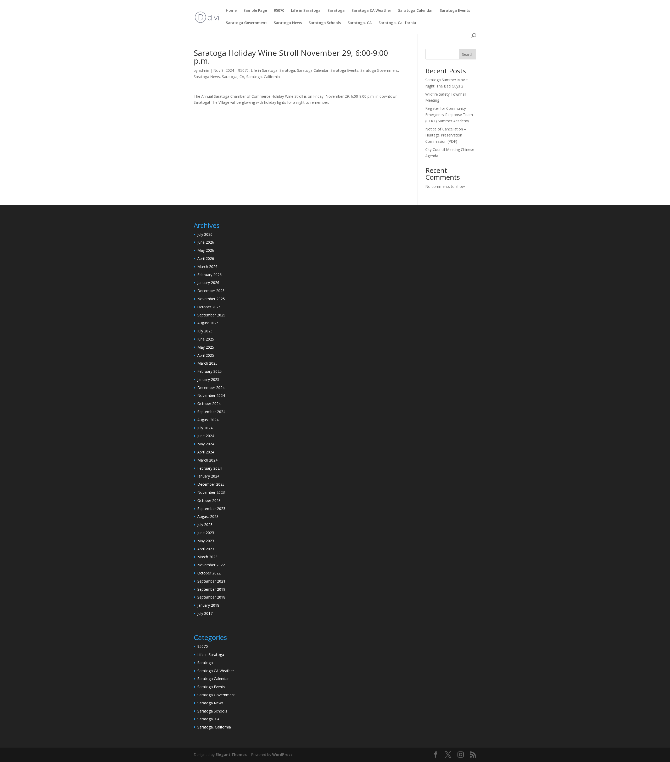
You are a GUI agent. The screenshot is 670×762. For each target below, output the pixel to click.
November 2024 (211, 395)
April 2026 (205, 258)
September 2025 (211, 315)
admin (204, 70)
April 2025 (205, 355)
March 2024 (207, 460)
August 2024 (208, 419)
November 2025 (211, 298)
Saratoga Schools (325, 23)
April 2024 (205, 451)
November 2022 (211, 564)
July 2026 (205, 234)
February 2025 (209, 371)
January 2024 (208, 476)
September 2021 (211, 581)
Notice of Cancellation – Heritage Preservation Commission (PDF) (445, 135)
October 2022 (209, 573)
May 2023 (205, 540)
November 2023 (211, 492)
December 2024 (211, 387)
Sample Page (255, 11)
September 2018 (211, 597)
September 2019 (211, 589)
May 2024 (205, 443)
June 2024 (205, 435)
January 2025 (208, 379)
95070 (279, 11)
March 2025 (207, 363)
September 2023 (211, 508)
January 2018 (208, 605)
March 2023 (207, 556)
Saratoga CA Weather (371, 11)
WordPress (282, 754)
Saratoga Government (246, 23)
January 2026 (208, 282)
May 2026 (205, 250)
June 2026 (205, 242)
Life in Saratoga (306, 11)
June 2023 (205, 532)
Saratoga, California (397, 23)
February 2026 (209, 274)
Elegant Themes (231, 754)
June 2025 (205, 339)
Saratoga (336, 11)
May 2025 (205, 347)
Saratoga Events (455, 11)
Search (467, 54)
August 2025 (208, 322)
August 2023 (208, 516)
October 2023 (209, 500)
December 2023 (211, 484)
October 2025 (209, 306)
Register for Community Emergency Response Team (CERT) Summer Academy (449, 114)
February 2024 (209, 468)
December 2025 (211, 290)
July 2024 (205, 427)
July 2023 (205, 524)
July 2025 (205, 330)
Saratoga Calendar (415, 11)
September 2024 (211, 411)
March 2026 (207, 266)
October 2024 (209, 403)
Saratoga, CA (360, 23)
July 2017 (205, 613)
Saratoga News (288, 23)
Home (231, 11)
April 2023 (205, 548)
